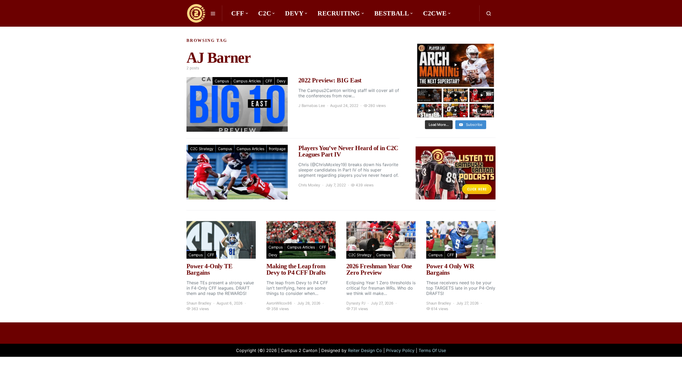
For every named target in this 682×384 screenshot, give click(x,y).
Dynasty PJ (356, 303)
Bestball (391, 13)
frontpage (277, 148)
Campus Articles (247, 81)
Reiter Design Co (365, 350)
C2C (264, 13)
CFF (237, 13)
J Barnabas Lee (311, 105)
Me (238, 29)
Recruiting (339, 13)
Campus (222, 81)
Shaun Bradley (198, 303)
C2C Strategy (201, 148)
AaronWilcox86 (279, 303)
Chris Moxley (309, 185)
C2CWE (435, 13)
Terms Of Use (432, 350)
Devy (294, 13)
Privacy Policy (400, 350)
